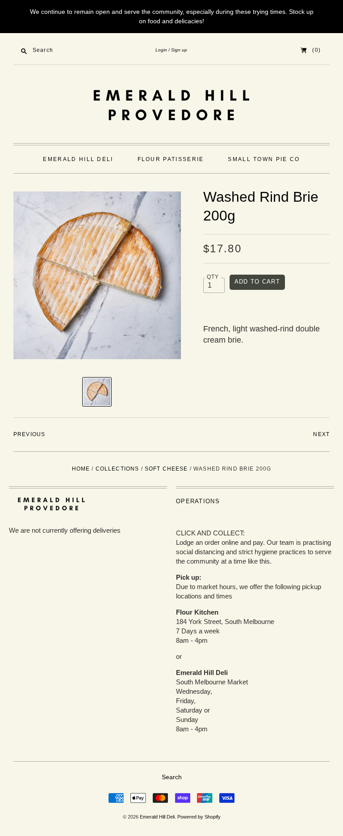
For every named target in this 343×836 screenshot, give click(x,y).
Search (172, 777)
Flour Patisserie (171, 159)
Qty (213, 277)
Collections (117, 468)
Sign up (179, 49)
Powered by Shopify (199, 816)
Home (81, 468)
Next (321, 434)
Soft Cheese (166, 468)
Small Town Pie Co (264, 159)
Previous (29, 434)
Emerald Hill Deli (78, 159)
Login (161, 49)
